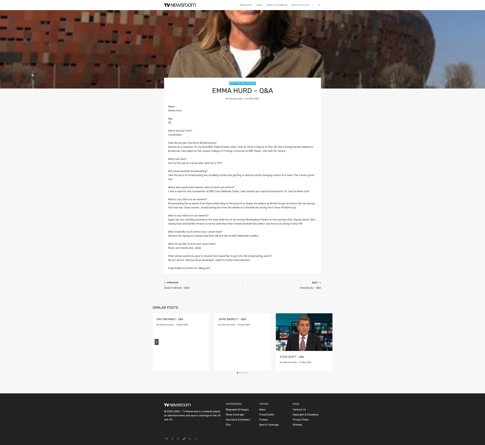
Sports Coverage (277, 5)
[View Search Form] (319, 5)
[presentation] (304, 332)
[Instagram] (178, 438)
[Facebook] (166, 438)
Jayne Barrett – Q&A (232, 319)
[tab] (237, 372)
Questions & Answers (238, 419)
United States (300, 5)
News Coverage (235, 414)
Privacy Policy (301, 419)
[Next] (328, 342)
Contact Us (299, 409)
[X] (172, 438)
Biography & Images (237, 409)
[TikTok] (184, 438)
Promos (263, 419)
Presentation (266, 414)
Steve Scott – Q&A (292, 356)
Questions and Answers (243, 83)
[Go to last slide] (157, 342)
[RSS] (195, 438)
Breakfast (246, 5)
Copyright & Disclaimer (306, 414)
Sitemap (297, 424)
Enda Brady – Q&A (310, 285)
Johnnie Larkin (236, 98)
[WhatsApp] (189, 438)
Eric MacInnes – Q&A (170, 319)
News (260, 5)
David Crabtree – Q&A (176, 285)
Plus (228, 424)
